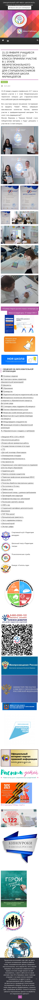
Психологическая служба (21, 554)
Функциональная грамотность (13, 517)
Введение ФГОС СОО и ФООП (13, 437)
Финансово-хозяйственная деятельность (18, 413)
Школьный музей (8, 523)
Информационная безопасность (13, 458)
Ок (20, 997)
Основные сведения (10, 376)
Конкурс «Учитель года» (20, 565)
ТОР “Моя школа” (8, 514)
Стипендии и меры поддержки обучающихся (19, 406)
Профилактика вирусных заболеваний (16, 499)
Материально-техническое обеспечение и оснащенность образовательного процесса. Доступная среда (17, 400)
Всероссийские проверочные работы (15, 443)
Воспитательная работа (10, 440)
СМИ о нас (6, 505)
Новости (4, 82)
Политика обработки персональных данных (18, 483)
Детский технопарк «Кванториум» (14, 452)
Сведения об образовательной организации (19, 5)
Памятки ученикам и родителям (13, 474)
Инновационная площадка (11, 455)
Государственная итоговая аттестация (16, 446)
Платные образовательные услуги (15, 409)
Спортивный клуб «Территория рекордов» (23, 534)
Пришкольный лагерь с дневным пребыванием (19, 492)
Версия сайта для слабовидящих (20, 7)
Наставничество (8, 462)
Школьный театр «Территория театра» (22, 544)
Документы (7, 385)
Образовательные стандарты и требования (19, 431)
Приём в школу (7, 489)
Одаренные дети (8, 471)
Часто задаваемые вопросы (12, 520)
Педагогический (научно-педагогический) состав (20, 394)
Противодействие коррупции (12, 495)
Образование (8, 388)
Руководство (7, 391)
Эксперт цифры (8, 526)
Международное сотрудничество (15, 422)
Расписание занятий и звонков (13, 502)
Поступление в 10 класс (11, 486)
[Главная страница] (3, 40)
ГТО (3, 449)
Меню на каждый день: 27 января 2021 (22, 313)
